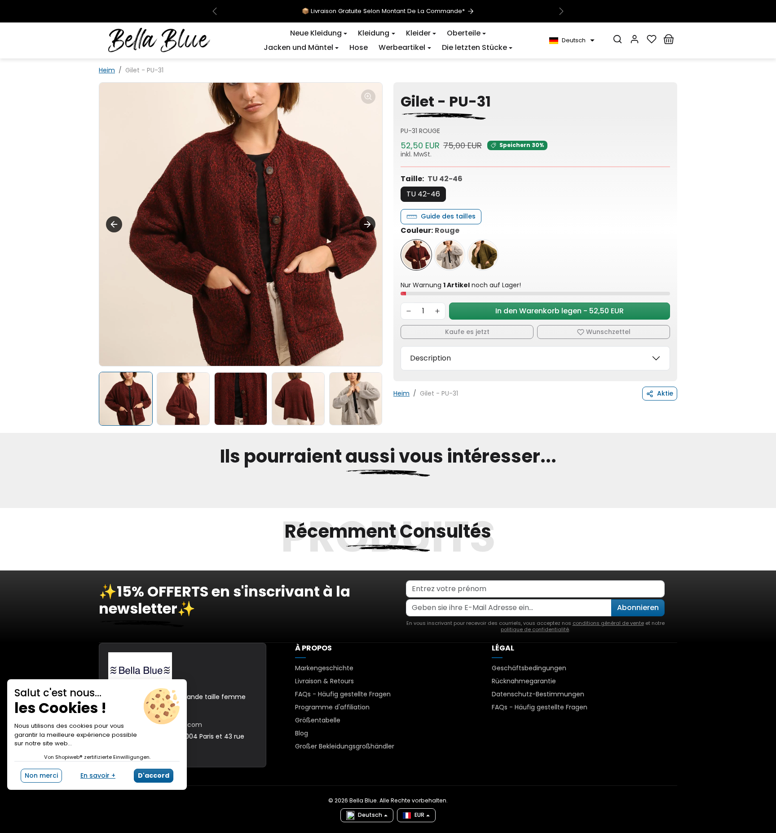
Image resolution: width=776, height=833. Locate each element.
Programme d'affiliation (332, 707)
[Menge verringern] (409, 311)
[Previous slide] (100, 502)
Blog (301, 733)
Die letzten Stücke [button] (474, 47)
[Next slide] (367, 224)
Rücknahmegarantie (524, 681)
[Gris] (449, 255)
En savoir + (97, 775)
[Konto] (634, 39)
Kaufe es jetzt (467, 331)
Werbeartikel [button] (402, 47)
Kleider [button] (418, 33)
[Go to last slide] (114, 224)
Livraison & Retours (324, 681)
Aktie (665, 393)
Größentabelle (317, 720)
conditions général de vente (608, 623)
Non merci (41, 775)
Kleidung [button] (373, 33)
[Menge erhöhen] (437, 311)
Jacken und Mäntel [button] (298, 47)
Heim (107, 70)
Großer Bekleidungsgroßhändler (344, 746)
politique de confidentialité (535, 629)
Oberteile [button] (464, 33)
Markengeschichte (324, 668)
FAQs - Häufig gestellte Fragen (343, 694)
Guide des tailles (448, 216)
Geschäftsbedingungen (529, 668)
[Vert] (482, 255)
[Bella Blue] (159, 40)
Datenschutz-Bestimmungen (538, 694)
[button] (319, 33)
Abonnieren (638, 607)
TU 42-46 (423, 194)
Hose (358, 47)
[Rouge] (416, 255)
